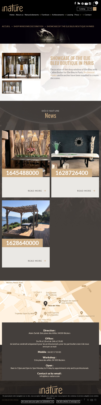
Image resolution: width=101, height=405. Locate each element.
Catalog (82, 9)
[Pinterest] (82, 4)
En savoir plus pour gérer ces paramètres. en (37, 401)
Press (76, 15)
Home (12, 15)
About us (19, 15)
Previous (6, 65)
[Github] (78, 3)
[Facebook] (75, 3)
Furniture (45, 15)
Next (36, 65)
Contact (88, 15)
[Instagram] (90, 4)
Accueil (6, 26)
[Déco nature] (12, 7)
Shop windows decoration (28, 26)
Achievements (58, 15)
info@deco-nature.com (50, 376)
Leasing (70, 15)
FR (90, 9)
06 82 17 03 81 (54, 352)
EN (95, 9)
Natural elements (32, 15)
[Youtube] (86, 4)
